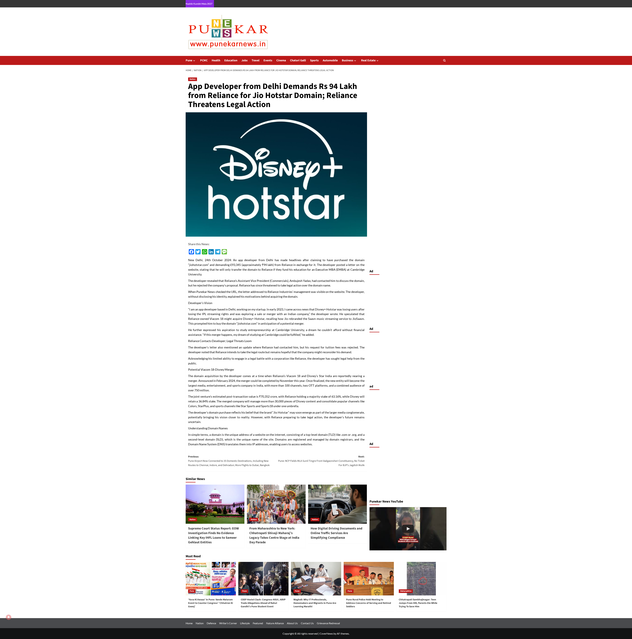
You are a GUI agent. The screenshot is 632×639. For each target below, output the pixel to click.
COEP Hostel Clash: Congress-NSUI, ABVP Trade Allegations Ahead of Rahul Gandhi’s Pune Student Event (263, 603)
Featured (258, 623)
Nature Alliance (275, 623)
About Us (292, 623)
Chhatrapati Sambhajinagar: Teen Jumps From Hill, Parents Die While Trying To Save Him (418, 603)
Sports (314, 60)
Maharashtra (405, 591)
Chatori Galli (298, 60)
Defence (211, 623)
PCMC (204, 60)
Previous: (229, 461)
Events (267, 60)
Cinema (281, 60)
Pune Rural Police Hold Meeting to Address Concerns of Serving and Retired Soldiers (368, 603)
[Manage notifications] (8, 617)
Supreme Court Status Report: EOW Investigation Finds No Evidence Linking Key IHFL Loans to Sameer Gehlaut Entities (213, 535)
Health (216, 60)
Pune (189, 60)
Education (230, 60)
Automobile (330, 60)
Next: (321, 461)
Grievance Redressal (328, 623)
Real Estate (368, 60)
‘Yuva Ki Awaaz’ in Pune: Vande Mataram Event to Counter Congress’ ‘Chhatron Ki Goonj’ (210, 603)
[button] (444, 60)
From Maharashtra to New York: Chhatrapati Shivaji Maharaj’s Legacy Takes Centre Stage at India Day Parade (274, 535)
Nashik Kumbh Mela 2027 (199, 3)
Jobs (244, 60)
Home (189, 623)
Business (347, 60)
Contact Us (307, 623)
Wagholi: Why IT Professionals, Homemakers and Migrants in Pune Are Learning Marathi (314, 603)
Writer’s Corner (228, 623)
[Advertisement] (408, 300)
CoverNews (326, 633)
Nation (193, 79)
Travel (255, 60)
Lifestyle (245, 623)
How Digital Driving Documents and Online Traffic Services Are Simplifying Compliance (336, 533)
